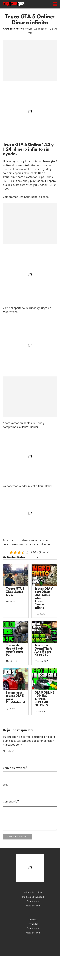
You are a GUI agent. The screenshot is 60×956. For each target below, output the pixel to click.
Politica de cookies (33, 892)
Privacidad (33, 923)
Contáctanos (33, 901)
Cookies (33, 919)
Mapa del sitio (33, 905)
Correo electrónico (15, 768)
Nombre (9, 751)
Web (5, 784)
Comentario (11, 801)
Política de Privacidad (33, 896)
